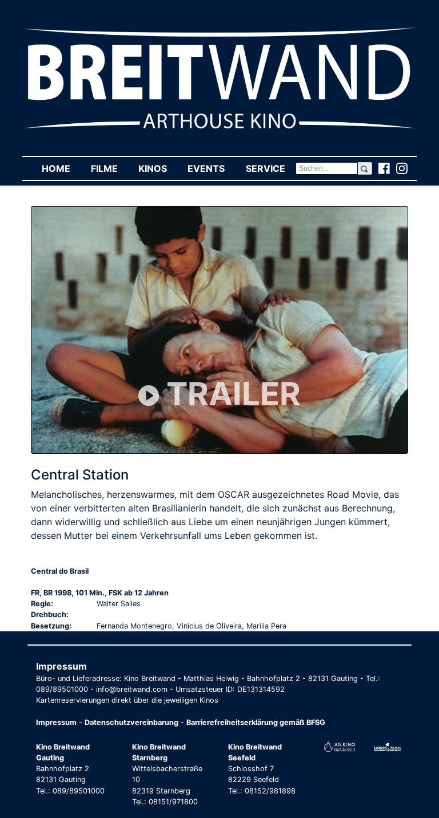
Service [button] (270, 168)
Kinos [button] (157, 168)
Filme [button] (109, 168)
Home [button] (61, 168)
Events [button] (211, 168)
